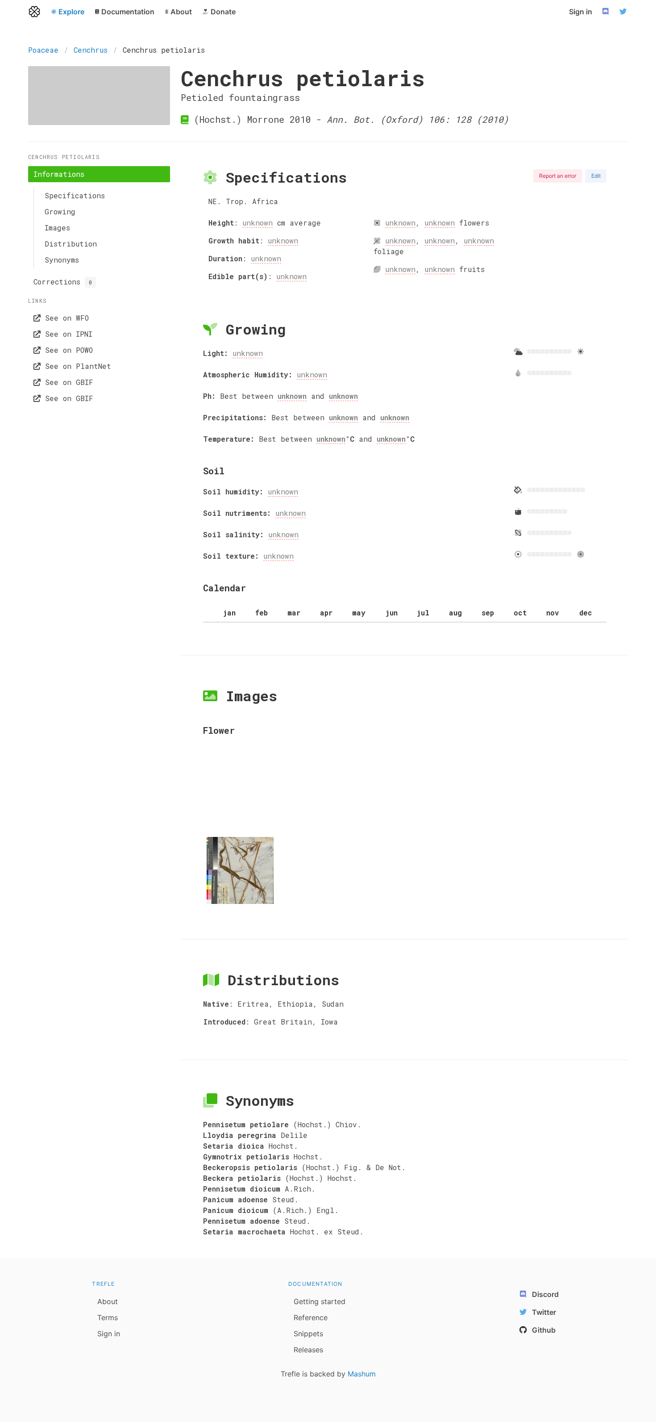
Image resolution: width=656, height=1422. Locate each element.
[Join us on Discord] (606, 11)
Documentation (315, 1283)
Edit (596, 175)
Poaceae (43, 49)
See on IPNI (66, 334)
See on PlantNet (76, 366)
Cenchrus (91, 49)
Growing (60, 211)
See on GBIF (67, 382)
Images (57, 227)
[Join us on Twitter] (624, 11)
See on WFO (65, 317)
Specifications (75, 195)
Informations (58, 174)
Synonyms (62, 259)
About (107, 1301)
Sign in (580, 11)
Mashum (362, 1373)
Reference (311, 1317)
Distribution (71, 243)
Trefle (103, 1283)
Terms (107, 1317)
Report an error (557, 175)
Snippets (308, 1333)
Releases (308, 1349)
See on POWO (67, 350)
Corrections (62, 281)
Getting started (319, 1301)
